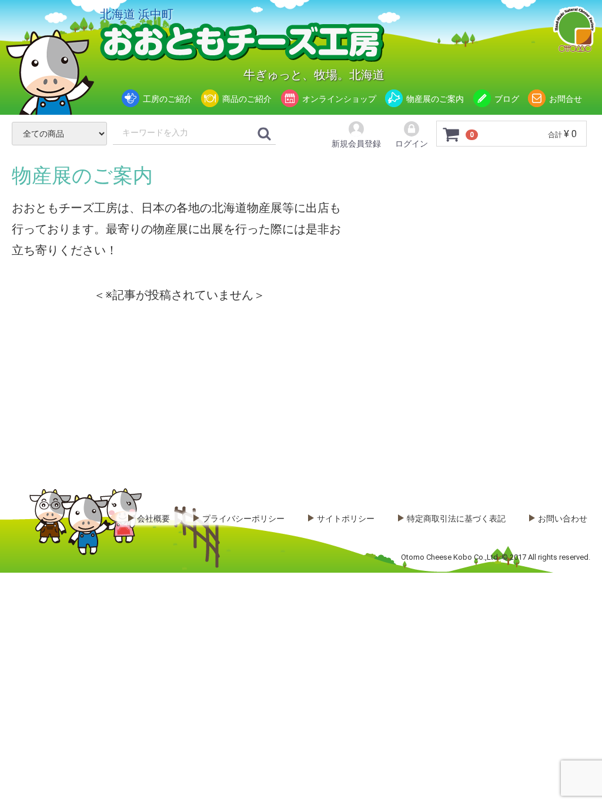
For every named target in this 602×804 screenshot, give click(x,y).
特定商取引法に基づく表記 (456, 518)
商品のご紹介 (247, 99)
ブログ (506, 99)
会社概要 (153, 518)
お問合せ (565, 99)
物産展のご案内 (435, 99)
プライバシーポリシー (243, 518)
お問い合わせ (562, 518)
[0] (451, 134)
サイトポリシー (345, 518)
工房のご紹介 (167, 99)
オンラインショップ (339, 99)
